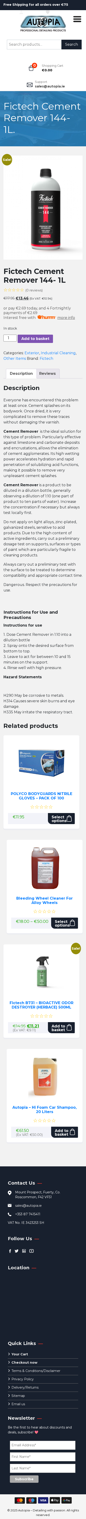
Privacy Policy (22, 1379)
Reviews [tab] (47, 373)
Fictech (46, 358)
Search (71, 44)
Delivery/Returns (25, 1387)
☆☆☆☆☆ (23, 290)
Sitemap (18, 1396)
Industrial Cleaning (58, 353)
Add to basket (35, 338)
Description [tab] (21, 373)
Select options (59, 819)
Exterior (32, 353)
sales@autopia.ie (50, 86)
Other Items (14, 358)
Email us (18, 1404)
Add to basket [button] (58, 1028)
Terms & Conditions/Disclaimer (35, 1371)
